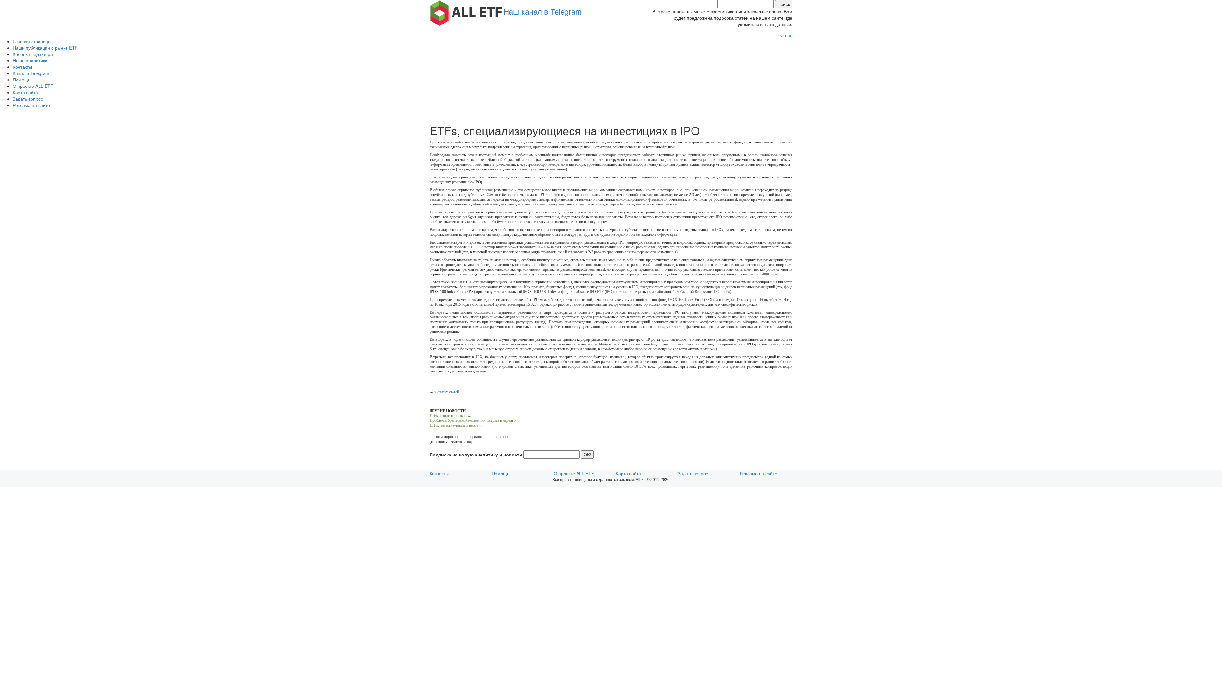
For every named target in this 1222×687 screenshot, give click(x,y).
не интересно (447, 436)
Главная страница (32, 41)
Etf (643, 479)
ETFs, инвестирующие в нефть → (456, 425)
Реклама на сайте (31, 105)
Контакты (22, 67)
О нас (786, 35)
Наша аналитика (30, 60)
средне (476, 436)
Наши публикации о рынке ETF (45, 48)
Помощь (21, 79)
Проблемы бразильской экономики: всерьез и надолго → (475, 420)
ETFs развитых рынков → (450, 415)
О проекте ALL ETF (33, 86)
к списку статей (446, 392)
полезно (501, 436)
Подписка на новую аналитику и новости (476, 454)
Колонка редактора (33, 54)
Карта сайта (25, 92)
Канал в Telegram (31, 73)
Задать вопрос (28, 98)
